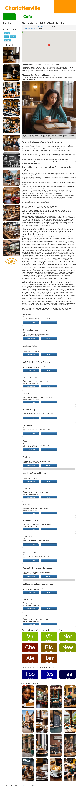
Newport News (67, 651)
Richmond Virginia (48, 651)
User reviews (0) (31, 322)
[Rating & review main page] (11, 261)
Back (6, 25)
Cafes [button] (6, 36)
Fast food (67, 678)
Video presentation (37, 785)
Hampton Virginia (49, 662)
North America (33, 27)
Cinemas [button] (13, 36)
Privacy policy (21, 785)
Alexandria (30, 662)
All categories (26, 28)
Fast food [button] (7, 33)
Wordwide (25, 27)
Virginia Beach (48, 640)
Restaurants (49, 678)
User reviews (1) (31, 354)
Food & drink (34, 28)
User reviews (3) (31, 370)
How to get (48, 322)
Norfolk (67, 640)
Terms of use (29, 785)
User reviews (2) (31, 418)
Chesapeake (30, 651)
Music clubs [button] (7, 40)
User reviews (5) (31, 338)
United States (41, 27)
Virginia (48, 27)
